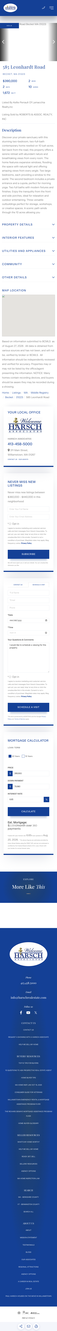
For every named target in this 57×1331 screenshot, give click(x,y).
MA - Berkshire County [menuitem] (28, 1197)
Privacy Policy (26, 543)
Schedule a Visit (39, 585)
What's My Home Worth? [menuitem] (28, 1142)
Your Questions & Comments (21, 640)
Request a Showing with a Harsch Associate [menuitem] (28, 1037)
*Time (10, 627)
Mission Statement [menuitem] (28, 1238)
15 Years (29, 756)
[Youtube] (28, 1013)
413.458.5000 (28, 983)
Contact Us (12, 459)
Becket (9, 397)
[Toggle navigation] (51, 8)
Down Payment (16, 781)
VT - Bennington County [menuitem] (29, 1204)
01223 (19, 397)
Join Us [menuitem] (28, 1289)
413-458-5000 (20, 444)
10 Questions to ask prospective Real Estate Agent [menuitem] (28, 1070)
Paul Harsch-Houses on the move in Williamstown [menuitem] (28, 1296)
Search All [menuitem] (28, 1212)
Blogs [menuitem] (28, 1252)
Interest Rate (15, 794)
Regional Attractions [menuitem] (28, 1267)
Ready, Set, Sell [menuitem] (28, 1157)
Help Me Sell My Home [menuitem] (28, 1044)
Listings (16, 392)
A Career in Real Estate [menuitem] (28, 1281)
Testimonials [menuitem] (28, 1245)
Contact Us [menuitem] (28, 1030)
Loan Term (14, 747)
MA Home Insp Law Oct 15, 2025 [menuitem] (28, 1085)
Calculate (28, 811)
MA (26, 392)
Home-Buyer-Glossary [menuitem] (28, 1123)
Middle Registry (40, 392)
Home (5, 392)
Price (10, 767)
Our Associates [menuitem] (28, 1260)
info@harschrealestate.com (28, 997)
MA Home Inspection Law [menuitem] (28, 1178)
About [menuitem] (28, 1230)
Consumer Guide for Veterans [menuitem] (28, 1092)
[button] (4, 42)
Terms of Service (20, 719)
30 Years (16, 756)
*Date (10, 615)
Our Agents (23, 459)
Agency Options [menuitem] (28, 1171)
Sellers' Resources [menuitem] (28, 1164)
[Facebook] (21, 1013)
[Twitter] (35, 1013)
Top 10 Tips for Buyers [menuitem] (28, 1063)
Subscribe (28, 554)
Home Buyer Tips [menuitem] (28, 1078)
